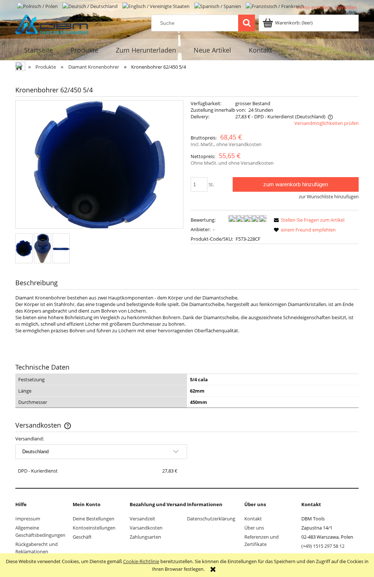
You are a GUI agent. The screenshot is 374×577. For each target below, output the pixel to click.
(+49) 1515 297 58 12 (322, 546)
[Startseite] (51, 23)
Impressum (27, 518)
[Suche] (246, 23)
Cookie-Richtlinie (141, 561)
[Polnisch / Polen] (38, 5)
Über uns (254, 527)
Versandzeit (142, 518)
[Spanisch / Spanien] (218, 5)
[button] (307, 220)
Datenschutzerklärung (211, 518)
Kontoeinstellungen (94, 527)
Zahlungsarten (145, 537)
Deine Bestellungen (93, 518)
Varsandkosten (146, 527)
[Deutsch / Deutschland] (90, 5)
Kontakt (253, 518)
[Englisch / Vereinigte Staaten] (156, 5)
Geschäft (82, 537)
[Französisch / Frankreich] (275, 5)
